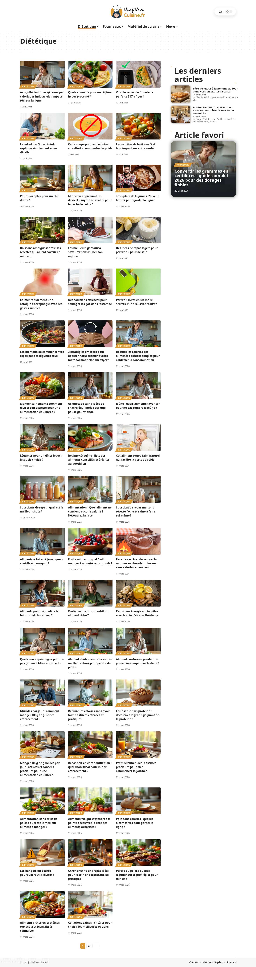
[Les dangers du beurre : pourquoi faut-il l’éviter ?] (42, 852)
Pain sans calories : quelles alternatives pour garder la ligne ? (134, 823)
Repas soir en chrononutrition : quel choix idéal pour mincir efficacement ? (90, 767)
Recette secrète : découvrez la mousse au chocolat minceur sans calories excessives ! (136, 563)
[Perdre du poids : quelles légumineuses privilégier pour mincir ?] (138, 852)
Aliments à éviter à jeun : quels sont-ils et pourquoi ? (41, 561)
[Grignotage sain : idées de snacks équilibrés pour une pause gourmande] (90, 385)
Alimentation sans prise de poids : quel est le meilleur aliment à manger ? (38, 823)
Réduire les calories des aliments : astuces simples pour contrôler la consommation (138, 356)
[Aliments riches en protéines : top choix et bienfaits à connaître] (42, 904)
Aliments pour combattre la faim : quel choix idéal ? (39, 613)
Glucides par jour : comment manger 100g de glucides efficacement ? (39, 715)
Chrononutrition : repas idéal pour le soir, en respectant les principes (88, 875)
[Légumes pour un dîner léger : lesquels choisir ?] (42, 437)
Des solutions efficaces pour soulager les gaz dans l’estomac (90, 302)
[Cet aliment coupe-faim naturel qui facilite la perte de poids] (138, 437)
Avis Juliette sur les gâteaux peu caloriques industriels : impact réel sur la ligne (42, 96)
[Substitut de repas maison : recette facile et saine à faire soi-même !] (138, 489)
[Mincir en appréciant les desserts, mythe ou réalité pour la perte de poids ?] (90, 178)
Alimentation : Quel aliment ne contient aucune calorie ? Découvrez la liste (89, 511)
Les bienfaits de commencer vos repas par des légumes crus (42, 354)
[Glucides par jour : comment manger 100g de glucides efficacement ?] (42, 692)
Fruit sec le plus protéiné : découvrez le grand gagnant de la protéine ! (137, 715)
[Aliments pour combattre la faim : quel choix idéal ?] (42, 593)
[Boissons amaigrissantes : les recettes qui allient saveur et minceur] (42, 230)
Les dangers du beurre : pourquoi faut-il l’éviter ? (37, 873)
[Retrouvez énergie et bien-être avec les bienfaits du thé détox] (138, 593)
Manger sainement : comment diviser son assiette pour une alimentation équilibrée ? (41, 408)
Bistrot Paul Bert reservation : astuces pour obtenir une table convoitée (213, 110)
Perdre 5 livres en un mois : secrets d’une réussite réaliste (136, 302)
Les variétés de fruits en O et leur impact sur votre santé (135, 146)
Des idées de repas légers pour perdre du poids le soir (137, 250)
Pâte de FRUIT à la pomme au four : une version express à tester (215, 90)
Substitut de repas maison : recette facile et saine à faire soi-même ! (135, 511)
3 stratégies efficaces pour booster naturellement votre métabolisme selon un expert (88, 356)
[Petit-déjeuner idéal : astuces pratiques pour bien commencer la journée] (138, 744)
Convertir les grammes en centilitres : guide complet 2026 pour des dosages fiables (201, 178)
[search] (220, 11)
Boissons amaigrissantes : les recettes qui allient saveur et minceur (40, 252)
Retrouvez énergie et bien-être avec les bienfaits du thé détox (137, 613)
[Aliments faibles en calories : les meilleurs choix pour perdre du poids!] (90, 641)
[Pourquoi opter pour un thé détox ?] (42, 178)
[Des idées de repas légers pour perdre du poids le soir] (138, 230)
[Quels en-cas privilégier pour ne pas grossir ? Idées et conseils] (42, 641)
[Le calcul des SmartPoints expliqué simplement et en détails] (42, 126)
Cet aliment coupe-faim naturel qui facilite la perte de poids (138, 457)
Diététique (28, 86)
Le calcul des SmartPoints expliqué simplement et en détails (38, 148)
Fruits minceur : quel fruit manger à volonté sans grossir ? (90, 561)
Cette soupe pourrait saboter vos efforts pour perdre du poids (90, 146)
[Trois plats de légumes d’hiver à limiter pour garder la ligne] (138, 178)
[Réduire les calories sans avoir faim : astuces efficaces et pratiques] (90, 692)
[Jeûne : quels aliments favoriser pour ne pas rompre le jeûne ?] (138, 385)
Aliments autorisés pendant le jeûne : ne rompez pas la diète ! (137, 661)
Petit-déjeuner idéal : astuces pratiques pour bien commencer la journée (136, 767)
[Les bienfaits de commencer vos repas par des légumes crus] (42, 333)
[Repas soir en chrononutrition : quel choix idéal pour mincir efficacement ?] (90, 744)
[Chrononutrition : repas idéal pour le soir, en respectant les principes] (90, 852)
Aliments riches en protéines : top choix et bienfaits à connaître (40, 927)
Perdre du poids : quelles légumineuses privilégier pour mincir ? (137, 875)
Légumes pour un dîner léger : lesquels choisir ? (41, 457)
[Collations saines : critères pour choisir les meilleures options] (90, 904)
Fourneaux (183, 165)
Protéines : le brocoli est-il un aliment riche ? (88, 613)
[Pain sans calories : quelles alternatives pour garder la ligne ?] (138, 800)
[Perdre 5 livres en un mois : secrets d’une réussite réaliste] (138, 282)
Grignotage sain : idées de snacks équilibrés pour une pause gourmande (87, 408)
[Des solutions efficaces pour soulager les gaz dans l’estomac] (90, 282)
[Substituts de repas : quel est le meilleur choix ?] (42, 489)
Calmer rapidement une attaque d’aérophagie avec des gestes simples (41, 304)
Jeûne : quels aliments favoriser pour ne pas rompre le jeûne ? (138, 406)
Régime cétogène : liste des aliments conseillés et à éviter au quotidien (88, 459)
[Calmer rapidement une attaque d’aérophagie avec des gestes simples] (42, 282)
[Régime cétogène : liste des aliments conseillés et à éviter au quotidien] (90, 437)
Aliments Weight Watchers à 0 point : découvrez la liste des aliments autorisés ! (89, 823)
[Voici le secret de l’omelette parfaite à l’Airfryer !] (138, 74)
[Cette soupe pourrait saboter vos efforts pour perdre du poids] (90, 126)
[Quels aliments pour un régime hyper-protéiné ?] (90, 74)
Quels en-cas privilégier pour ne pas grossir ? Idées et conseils (42, 661)
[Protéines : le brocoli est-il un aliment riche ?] (90, 593)
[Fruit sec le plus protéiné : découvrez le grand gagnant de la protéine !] (138, 692)
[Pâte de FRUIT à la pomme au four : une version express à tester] (180, 94)
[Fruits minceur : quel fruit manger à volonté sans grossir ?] (90, 541)
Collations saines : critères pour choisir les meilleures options (90, 925)
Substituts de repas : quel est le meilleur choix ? (41, 509)
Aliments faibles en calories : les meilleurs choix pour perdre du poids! (90, 663)
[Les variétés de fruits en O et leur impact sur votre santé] (138, 126)
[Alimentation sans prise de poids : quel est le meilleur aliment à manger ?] (42, 800)
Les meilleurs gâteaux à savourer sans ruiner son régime (85, 252)
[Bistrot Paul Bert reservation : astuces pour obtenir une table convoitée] (180, 114)
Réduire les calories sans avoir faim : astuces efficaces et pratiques (89, 715)
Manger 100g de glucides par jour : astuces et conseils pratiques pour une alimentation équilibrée (40, 769)
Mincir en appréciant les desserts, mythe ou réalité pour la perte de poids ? (90, 200)
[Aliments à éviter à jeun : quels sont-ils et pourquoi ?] (42, 541)
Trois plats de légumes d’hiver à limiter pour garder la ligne (137, 198)
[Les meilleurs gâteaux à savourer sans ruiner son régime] (90, 230)
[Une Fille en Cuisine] (128, 11)
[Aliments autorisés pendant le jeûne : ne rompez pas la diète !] (138, 641)
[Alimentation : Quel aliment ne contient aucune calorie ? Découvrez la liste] (90, 489)
